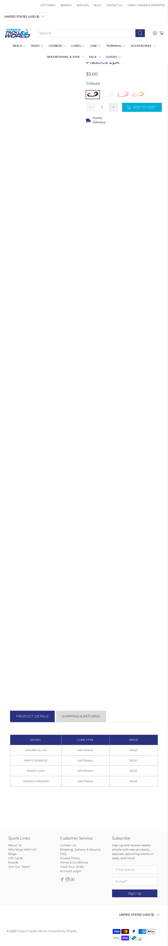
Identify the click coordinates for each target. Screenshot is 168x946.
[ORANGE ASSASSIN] (138, 95)
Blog (97, 5)
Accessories (141, 45)
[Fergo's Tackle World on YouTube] (72, 881)
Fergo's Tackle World (32, 931)
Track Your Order (72, 867)
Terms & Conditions (74, 862)
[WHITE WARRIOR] (108, 95)
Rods (35, 45)
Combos (55, 45)
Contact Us (114, 5)
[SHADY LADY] (123, 95)
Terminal (114, 45)
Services (83, 5)
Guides (111, 56)
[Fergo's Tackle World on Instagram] (67, 881)
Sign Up (134, 893)
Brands (66, 5)
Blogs (12, 854)
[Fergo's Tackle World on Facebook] (62, 881)
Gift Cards (47, 5)
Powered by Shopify (62, 931)
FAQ (63, 854)
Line (93, 45)
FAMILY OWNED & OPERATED (146, 5)
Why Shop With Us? (22, 849)
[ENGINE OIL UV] (93, 95)
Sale (92, 56)
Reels (17, 45)
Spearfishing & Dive (63, 56)
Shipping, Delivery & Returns (80, 849)
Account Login (70, 871)
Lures (76, 45)
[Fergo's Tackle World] (17, 33)
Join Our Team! (19, 867)
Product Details (32, 716)
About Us (15, 845)
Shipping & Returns (81, 716)
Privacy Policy (70, 858)
